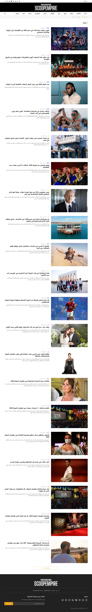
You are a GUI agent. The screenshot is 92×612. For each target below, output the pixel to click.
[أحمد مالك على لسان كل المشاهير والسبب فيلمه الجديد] (69, 470)
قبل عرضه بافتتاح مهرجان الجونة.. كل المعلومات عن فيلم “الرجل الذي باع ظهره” (27, 490)
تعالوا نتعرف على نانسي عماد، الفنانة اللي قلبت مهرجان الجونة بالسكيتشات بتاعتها (27, 355)
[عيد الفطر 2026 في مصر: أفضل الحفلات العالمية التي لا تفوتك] (69, 92)
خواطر (17, 13)
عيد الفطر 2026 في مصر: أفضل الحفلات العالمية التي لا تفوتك (27, 84)
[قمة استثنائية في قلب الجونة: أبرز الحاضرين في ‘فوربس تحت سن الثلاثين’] (69, 281)
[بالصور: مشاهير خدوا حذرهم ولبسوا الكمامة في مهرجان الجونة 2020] (69, 443)
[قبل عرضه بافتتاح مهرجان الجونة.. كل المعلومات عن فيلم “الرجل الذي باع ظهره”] (69, 497)
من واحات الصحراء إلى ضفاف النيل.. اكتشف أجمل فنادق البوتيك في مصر (27, 139)
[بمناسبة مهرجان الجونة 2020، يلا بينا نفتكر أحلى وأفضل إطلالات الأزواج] (69, 524)
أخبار (85, 13)
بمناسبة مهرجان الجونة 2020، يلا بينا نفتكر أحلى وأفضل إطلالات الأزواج (27, 517)
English (85, 1)
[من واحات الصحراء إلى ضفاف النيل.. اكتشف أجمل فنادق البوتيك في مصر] (69, 146)
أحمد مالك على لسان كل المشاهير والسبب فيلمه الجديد (29, 462)
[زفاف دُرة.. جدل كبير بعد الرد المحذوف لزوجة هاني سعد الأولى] (69, 335)
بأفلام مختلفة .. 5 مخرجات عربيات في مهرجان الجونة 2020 (29, 408)
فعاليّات (78, 13)
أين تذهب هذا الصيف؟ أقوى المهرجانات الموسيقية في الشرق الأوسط (27, 58)
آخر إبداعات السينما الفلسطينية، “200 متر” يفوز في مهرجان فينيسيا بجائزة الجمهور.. (28, 544)
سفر (59, 13)
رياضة (29, 13)
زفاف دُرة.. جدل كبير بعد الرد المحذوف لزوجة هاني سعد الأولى (27, 327)
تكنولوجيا (37, 13)
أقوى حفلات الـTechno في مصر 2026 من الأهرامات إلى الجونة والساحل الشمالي (27, 31)
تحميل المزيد (47, 568)
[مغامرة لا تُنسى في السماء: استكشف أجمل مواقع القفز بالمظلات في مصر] (69, 254)
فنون (65, 13)
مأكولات (52, 13)
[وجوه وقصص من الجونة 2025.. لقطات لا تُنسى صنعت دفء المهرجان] (69, 173)
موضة (71, 13)
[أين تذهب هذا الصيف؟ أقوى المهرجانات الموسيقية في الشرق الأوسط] (69, 65)
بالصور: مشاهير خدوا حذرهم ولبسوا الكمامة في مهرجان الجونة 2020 (27, 436)
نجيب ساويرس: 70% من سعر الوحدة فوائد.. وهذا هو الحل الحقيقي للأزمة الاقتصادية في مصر (29, 193)
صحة (23, 13)
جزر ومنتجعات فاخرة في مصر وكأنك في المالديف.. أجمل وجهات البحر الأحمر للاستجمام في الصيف (27, 220)
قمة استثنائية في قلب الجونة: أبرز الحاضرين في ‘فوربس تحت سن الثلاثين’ (28, 274)
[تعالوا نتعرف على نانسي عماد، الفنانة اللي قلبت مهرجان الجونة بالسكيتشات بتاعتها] (69, 362)
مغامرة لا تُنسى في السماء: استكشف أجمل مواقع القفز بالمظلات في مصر (29, 247)
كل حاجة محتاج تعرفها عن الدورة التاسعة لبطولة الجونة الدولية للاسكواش (27, 301)
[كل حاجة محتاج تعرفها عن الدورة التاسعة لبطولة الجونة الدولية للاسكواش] (69, 308)
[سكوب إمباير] (46, 7)
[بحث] (5, 13)
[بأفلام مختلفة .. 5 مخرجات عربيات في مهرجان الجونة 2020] (69, 416)
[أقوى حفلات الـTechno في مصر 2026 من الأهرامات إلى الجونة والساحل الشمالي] (69, 38)
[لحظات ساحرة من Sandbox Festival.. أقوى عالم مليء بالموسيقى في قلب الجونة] (69, 119)
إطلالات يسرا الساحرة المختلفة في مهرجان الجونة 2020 (30, 381)
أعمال (45, 13)
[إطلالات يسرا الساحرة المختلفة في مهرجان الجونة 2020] (69, 389)
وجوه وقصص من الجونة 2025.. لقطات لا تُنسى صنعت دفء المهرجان (29, 166)
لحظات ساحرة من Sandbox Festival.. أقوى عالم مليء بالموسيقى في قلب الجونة (30, 112)
